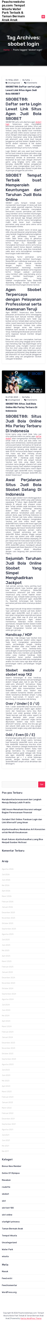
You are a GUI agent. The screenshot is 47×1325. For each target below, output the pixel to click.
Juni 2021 (6, 1140)
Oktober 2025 (7, 923)
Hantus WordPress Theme (31, 1318)
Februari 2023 (7, 1097)
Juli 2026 (6, 874)
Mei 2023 (5, 1081)
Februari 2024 (7, 1032)
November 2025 (8, 918)
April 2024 (6, 1021)
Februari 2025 (7, 967)
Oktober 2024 (7, 988)
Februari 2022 (7, 1113)
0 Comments (31, 83)
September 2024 (9, 994)
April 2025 (6, 956)
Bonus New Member (11, 1166)
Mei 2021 (5, 1146)
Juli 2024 (6, 1005)
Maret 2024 (7, 1026)
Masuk (5, 1271)
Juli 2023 (6, 1070)
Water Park (7, 1249)
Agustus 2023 (8, 1064)
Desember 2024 (8, 978)
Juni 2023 (6, 1075)
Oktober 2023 (7, 1054)
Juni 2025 (6, 945)
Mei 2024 (5, 1016)
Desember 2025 (8, 912)
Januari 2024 (7, 1037)
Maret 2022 (7, 1108)
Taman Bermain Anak (12, 1228)
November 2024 (8, 983)
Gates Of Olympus (11, 1173)
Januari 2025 (7, 972)
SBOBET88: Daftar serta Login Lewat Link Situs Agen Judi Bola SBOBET (23, 90)
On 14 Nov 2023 (12, 80)
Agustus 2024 (8, 999)
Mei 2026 (5, 885)
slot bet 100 (8, 1208)
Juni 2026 (6, 880)
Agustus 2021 (7, 1130)
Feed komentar (9, 1285)
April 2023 (6, 1086)
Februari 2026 (7, 902)
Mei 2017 (5, 1151)
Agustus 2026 (8, 869)
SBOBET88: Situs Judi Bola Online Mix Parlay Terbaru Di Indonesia (21, 407)
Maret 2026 (7, 896)
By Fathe (26, 80)
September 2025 (9, 929)
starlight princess (11, 1222)
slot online (7, 1215)
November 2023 (8, 1048)
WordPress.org (9, 1292)
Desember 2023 (8, 1043)
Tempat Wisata (9, 1235)
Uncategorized (14, 83)
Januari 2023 (7, 1102)
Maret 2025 (7, 961)
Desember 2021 (8, 1119)
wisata (5, 1256)
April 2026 (6, 891)
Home (6, 49)
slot (4, 1201)
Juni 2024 (6, 1010)
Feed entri (7, 1278)
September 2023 (9, 1059)
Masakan (6, 1180)
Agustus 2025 (8, 934)
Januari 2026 (7, 907)
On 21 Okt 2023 (12, 397)
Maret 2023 (7, 1092)
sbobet (5, 1194)
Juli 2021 (5, 1135)
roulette (6, 1187)
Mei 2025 (5, 950)
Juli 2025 (6, 940)
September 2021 (9, 1124)
